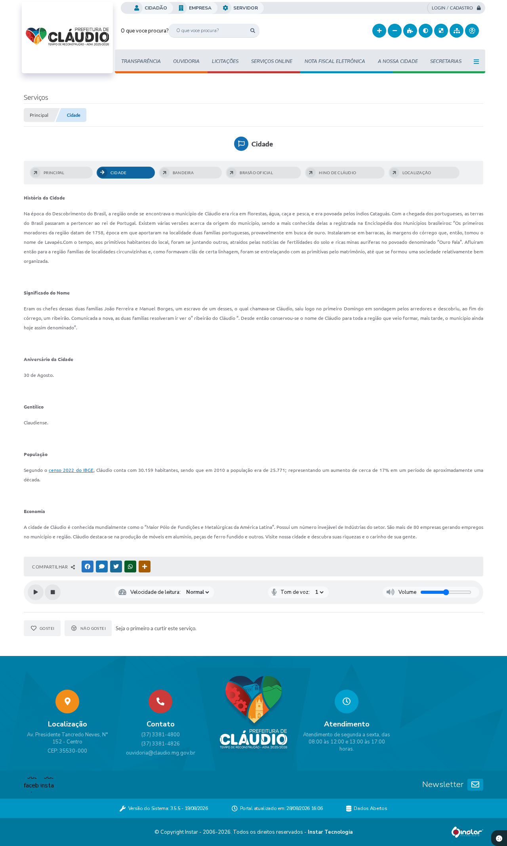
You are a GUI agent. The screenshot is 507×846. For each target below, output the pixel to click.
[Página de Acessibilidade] (472, 31)
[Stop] (53, 592)
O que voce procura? (144, 30)
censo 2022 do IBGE (71, 470)
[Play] (36, 592)
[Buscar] (252, 31)
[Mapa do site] (456, 31)
